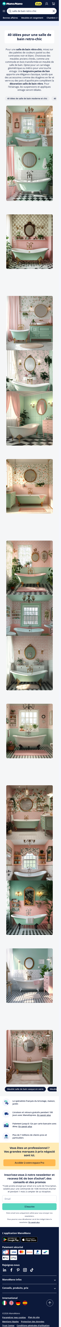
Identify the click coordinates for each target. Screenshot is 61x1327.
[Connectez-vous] (47, 4)
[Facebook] (11, 1270)
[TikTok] (32, 1270)
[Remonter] (49, 1303)
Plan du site (34, 1317)
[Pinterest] (18, 1270)
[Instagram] (25, 1270)
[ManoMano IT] (4, 1303)
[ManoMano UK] (11, 1303)
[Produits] (4, 11)
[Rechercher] (10, 11)
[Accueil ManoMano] (17, 4)
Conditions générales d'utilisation (33, 1325)
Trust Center (8, 1325)
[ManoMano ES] (25, 1303)
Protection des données (32, 1321)
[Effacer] (53, 11)
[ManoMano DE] (18, 1303)
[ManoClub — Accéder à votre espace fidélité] (38, 4)
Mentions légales (10, 1321)
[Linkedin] (4, 1270)
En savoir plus (34, 1222)
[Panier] (53, 4)
